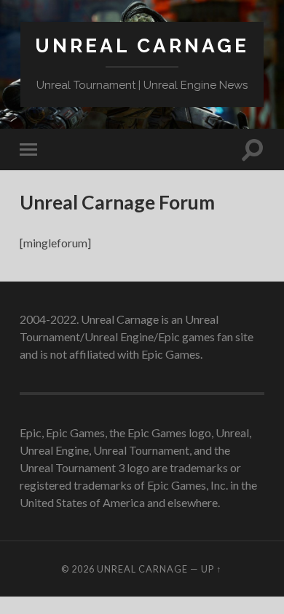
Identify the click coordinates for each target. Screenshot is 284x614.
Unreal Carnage (142, 45)
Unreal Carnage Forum (117, 202)
